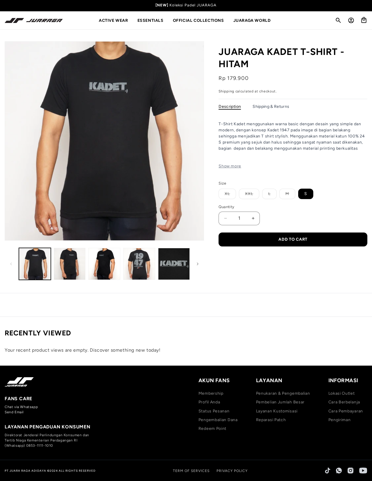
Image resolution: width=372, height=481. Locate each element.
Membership (210, 393)
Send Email (14, 412)
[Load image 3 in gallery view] (104, 264)
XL (230, 195)
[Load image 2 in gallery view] (70, 264)
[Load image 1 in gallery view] (35, 264)
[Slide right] (197, 264)
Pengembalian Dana (218, 419)
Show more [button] (230, 166)
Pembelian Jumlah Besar (280, 402)
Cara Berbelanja (344, 402)
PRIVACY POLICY (232, 471)
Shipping (226, 91)
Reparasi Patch (271, 419)
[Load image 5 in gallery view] (174, 264)
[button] (116, 20)
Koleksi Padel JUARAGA (193, 5)
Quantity (226, 207)
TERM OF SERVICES (191, 471)
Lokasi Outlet (341, 393)
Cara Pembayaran (345, 411)
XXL (252, 195)
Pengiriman (339, 419)
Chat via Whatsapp (21, 407)
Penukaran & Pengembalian (283, 393)
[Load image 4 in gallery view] (139, 264)
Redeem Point (212, 428)
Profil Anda (209, 402)
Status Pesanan (214, 411)
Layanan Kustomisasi (277, 411)
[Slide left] (11, 264)
